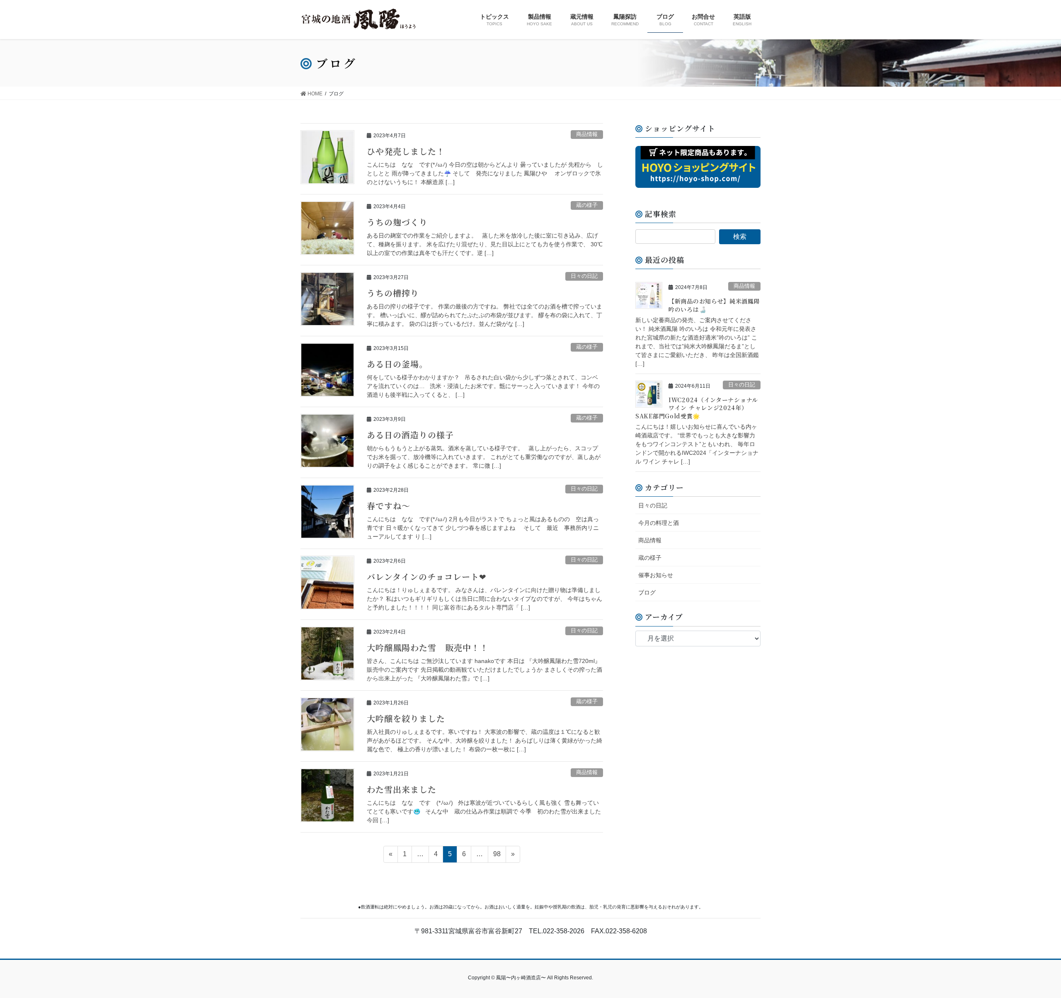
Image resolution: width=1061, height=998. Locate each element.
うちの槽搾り (393, 293)
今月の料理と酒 (658, 523)
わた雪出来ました (401, 789)
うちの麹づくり (397, 222)
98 (497, 853)
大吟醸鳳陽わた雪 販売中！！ (428, 647)
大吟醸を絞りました (406, 718)
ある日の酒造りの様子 (410, 435)
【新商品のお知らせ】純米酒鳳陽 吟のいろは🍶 (714, 305)
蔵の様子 (587, 205)
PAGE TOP (1030, 961)
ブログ (647, 592)
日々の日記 (584, 276)
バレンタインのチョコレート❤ (427, 577)
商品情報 (587, 134)
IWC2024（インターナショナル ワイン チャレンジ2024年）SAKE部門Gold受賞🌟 (696, 408)
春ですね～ (388, 506)
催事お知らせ (655, 575)
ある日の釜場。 (397, 364)
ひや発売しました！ (406, 151)
